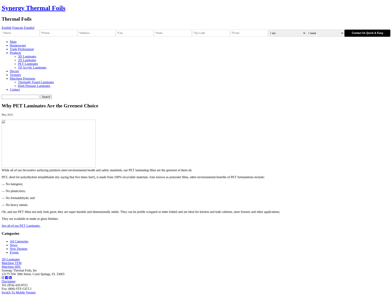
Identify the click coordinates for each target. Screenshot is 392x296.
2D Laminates (27, 60)
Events (14, 252)
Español (29, 27)
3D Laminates (27, 56)
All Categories (19, 241)
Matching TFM (11, 263)
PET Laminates (28, 64)
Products (15, 53)
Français (17, 27)
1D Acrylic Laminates (32, 67)
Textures (15, 75)
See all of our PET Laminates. (21, 225)
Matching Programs (22, 78)
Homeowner (18, 45)
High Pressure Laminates (34, 86)
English (6, 27)
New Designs (18, 248)
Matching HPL (11, 266)
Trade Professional (22, 49)
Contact (15, 89)
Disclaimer (9, 281)
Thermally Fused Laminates (36, 82)
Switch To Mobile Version (19, 292)
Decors (14, 71)
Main (13, 41)
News (13, 245)
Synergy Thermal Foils (33, 8)
